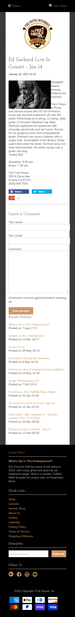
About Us (14, 513)
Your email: (16, 235)
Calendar (14, 522)
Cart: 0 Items (60, 5)
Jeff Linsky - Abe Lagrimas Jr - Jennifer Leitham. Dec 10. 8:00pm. (33, 416)
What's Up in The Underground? (29, 324)
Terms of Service (19, 531)
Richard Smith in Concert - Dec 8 (29, 429)
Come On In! (17, 347)
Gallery (13, 517)
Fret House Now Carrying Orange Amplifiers (36, 369)
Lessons (14, 503)
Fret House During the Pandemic (29, 358)
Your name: (16, 222)
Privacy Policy (17, 526)
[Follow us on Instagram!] (28, 575)
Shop (12, 499)
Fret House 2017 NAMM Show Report (33, 392)
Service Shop (17, 508)
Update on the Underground (26, 335)
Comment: (15, 249)
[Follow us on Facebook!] (20, 575)
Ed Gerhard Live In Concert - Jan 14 (32, 403)
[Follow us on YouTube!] (36, 575)
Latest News (17, 452)
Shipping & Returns (21, 536)
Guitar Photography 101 (24, 380)
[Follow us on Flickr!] (11, 574)
